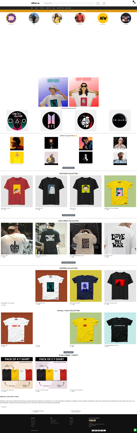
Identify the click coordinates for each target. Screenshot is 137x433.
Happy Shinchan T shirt (5, 208)
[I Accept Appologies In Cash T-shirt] (120, 328)
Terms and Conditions (54, 423)
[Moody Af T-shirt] (17, 328)
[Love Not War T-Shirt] (120, 238)
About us (33, 426)
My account (33, 420)
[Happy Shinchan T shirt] (17, 191)
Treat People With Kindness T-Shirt (77, 255)
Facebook (71, 420)
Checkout (104, 4)
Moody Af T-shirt (4, 345)
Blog (70, 424)
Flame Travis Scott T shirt (75, 303)
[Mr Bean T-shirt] (86, 191)
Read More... (4, 406)
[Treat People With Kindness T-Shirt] (86, 238)
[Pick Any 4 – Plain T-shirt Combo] (17, 373)
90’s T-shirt (37, 345)
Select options (16, 259)
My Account (98, 4)
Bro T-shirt (72, 345)
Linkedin (71, 423)
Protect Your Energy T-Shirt (40, 255)
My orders (33, 421)
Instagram (71, 421)
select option (16, 393)
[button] (1, 51)
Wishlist (32, 424)
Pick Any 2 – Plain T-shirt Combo (41, 390)
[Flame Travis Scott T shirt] (86, 286)
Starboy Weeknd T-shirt (40, 303)
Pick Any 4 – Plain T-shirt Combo (7, 390)
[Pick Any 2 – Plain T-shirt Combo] (51, 373)
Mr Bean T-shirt (73, 208)
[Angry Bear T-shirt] (51, 191)
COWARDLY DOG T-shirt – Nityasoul (111, 208)
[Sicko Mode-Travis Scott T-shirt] (120, 286)
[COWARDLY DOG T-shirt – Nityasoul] (120, 191)
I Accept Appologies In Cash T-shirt (111, 345)
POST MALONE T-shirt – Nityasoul (7, 303)
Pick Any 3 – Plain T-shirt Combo (76, 390)
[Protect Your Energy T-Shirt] (51, 238)
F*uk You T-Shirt (4, 255)
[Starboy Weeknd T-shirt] (51, 286)
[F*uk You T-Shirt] (17, 238)
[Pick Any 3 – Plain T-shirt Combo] (86, 373)
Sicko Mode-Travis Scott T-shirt (110, 303)
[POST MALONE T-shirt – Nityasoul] (17, 286)
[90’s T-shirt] (51, 328)
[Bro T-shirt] (86, 328)
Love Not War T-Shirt (108, 255)
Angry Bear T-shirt (39, 208)
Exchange (33, 423)
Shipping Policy (53, 420)
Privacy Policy (53, 421)
